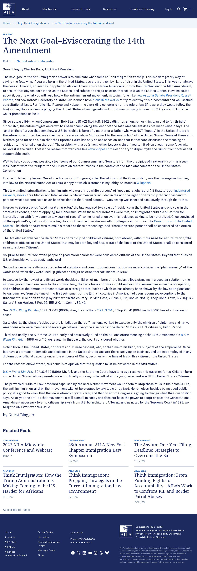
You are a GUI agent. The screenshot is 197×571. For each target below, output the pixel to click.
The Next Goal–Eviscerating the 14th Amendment (83, 23)
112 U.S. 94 (104, 310)
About (25, 9)
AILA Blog (10, 542)
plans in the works (106, 100)
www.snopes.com (100, 149)
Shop (41, 555)
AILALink (10, 547)
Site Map (160, 537)
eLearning (43, 537)
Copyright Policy (144, 537)
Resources (109, 9)
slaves (21, 195)
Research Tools (80, 9)
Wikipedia (144, 183)
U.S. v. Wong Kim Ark (24, 310)
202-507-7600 (86, 539)
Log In (169, 9)
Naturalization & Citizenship (35, 61)
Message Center (47, 550)
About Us (10, 537)
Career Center (45, 532)
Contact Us (76, 532)
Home (6, 23)
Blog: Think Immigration (31, 23)
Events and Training (142, 9)
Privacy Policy (143, 533)
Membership (49, 9)
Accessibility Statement (167, 533)
